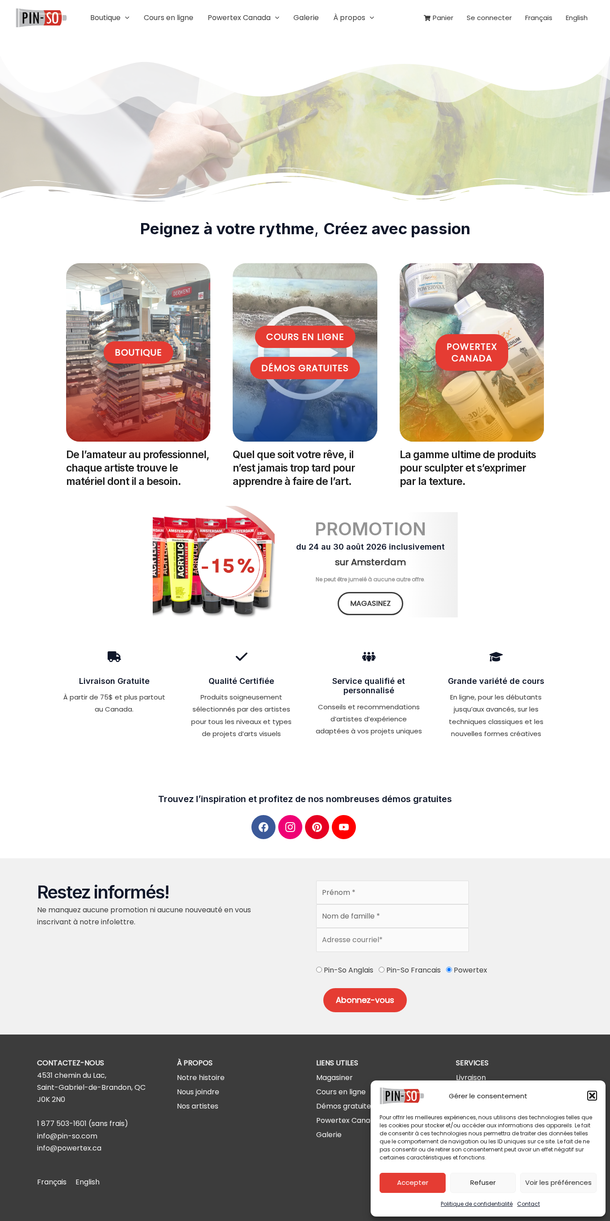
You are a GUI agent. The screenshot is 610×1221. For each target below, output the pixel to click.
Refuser (483, 1182)
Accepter (412, 1182)
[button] (592, 1095)
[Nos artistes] (197, 1106)
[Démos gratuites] (345, 1106)
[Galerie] (329, 1135)
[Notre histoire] (201, 1078)
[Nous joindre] (198, 1092)
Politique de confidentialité (477, 1204)
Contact (528, 1204)
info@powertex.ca (69, 1148)
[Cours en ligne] (341, 1092)
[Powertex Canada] (347, 1120)
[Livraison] (471, 1078)
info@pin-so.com (67, 1136)
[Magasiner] (334, 1078)
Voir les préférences (558, 1182)
